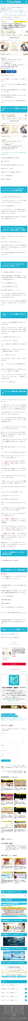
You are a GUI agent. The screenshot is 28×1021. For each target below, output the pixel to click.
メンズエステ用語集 (20, 1012)
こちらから (22, 612)
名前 (2, 745)
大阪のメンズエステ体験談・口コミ (8, 714)
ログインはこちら (15, 578)
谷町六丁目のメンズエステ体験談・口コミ (9, 716)
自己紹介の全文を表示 (13, 700)
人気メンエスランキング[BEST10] (10, 1012)
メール (3, 750)
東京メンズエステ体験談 (19, 1006)
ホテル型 (19, 717)
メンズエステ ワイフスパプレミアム (19, 719)
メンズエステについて (7, 1014)
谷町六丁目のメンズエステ (7, 717)
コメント (3, 732)
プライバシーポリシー (21, 1014)
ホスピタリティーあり (6, 719)
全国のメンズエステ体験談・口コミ (9, 985)
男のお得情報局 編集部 (7, 843)
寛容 (15, 717)
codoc (24, 671)
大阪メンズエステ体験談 (9, 1009)
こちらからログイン (14, 10)
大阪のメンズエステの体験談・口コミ (10, 634)
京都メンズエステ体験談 (19, 1009)
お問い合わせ (14, 1015)
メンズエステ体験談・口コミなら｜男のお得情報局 (16, 1018)
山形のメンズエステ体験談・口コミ (9, 1000)
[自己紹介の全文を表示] (20, 701)
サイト (2, 755)
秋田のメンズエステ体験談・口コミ (9, 996)
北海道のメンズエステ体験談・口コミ (10, 988)
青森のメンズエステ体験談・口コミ (9, 992)
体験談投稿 (14, 1014)
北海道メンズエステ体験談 (9, 1006)
